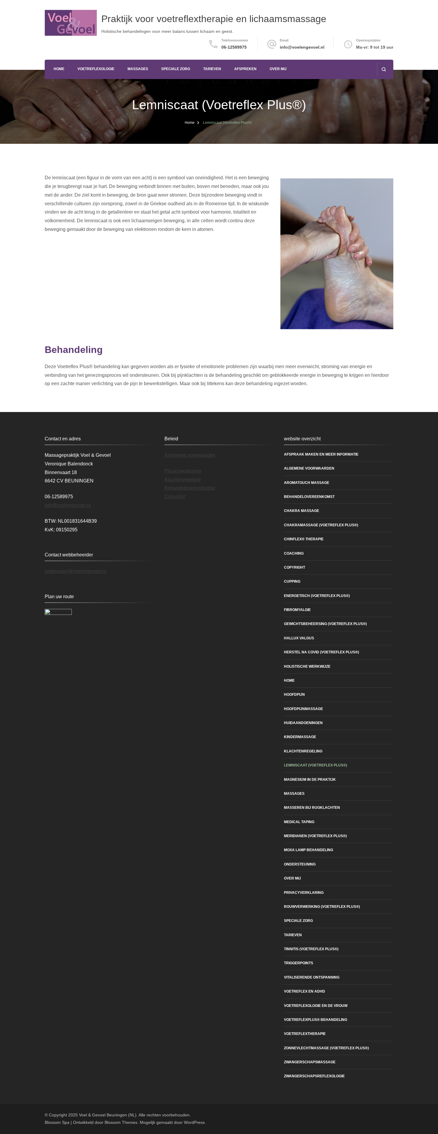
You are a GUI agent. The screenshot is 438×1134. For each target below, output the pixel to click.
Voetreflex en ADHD (304, 991)
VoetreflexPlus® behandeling (315, 1020)
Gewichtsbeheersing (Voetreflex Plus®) (325, 624)
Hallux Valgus (299, 638)
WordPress (194, 1122)
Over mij (278, 69)
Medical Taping (299, 822)
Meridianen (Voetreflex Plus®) (315, 836)
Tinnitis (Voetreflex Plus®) (311, 949)
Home (59, 69)
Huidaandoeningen (303, 723)
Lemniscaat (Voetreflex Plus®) (315, 765)
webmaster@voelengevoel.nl (75, 571)
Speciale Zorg (175, 69)
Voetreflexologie (95, 69)
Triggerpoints (298, 963)
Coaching (294, 553)
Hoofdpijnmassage (303, 709)
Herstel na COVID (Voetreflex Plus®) (321, 652)
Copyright (174, 496)
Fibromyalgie (297, 610)
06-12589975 (234, 47)
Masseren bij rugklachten (312, 808)
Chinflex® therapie (304, 539)
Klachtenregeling (182, 479)
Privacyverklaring (182, 470)
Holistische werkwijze (307, 666)
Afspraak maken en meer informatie (321, 454)
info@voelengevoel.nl (302, 47)
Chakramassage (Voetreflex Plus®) (321, 525)
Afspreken (245, 69)
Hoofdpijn (294, 694)
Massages (138, 69)
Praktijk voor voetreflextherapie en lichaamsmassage (213, 18)
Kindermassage (300, 737)
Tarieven (212, 69)
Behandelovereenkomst (189, 487)
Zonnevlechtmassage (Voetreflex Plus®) (326, 1048)
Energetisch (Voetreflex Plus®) (317, 596)
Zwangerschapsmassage (310, 1062)
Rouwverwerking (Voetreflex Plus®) (322, 907)
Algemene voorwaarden (189, 455)
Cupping (292, 581)
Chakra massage (301, 511)
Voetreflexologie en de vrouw (315, 1006)
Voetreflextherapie (305, 1034)
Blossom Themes (121, 1122)
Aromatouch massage (306, 483)
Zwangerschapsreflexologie (314, 1076)
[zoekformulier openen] (383, 69)
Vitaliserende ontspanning (311, 977)
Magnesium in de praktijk (310, 779)
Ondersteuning (300, 864)
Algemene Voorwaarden (309, 468)
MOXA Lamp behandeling (308, 850)
